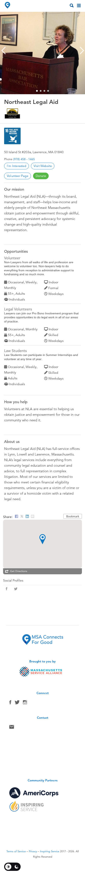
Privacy (33, 851)
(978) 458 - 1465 (24, 159)
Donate (41, 176)
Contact (11, 728)
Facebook (10, 703)
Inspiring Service (49, 851)
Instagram (25, 703)
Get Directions (18, 571)
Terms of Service (16, 851)
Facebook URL (6, 588)
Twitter (17, 703)
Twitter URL (15, 588)
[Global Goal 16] (12, 136)
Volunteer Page (17, 176)
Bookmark (72, 516)
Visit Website (43, 166)
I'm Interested (16, 166)
